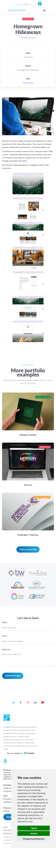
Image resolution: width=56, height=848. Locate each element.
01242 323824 (9, 788)
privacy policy (8, 833)
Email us (6, 811)
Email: (5, 636)
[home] (28, 4)
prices (5, 827)
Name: (5, 622)
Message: (6, 649)
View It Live (28, 82)
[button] (44, 10)
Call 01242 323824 (16, 10)
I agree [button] (34, 828)
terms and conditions (10, 830)
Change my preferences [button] (33, 839)
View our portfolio (28, 549)
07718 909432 (9, 791)
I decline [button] (33, 833)
